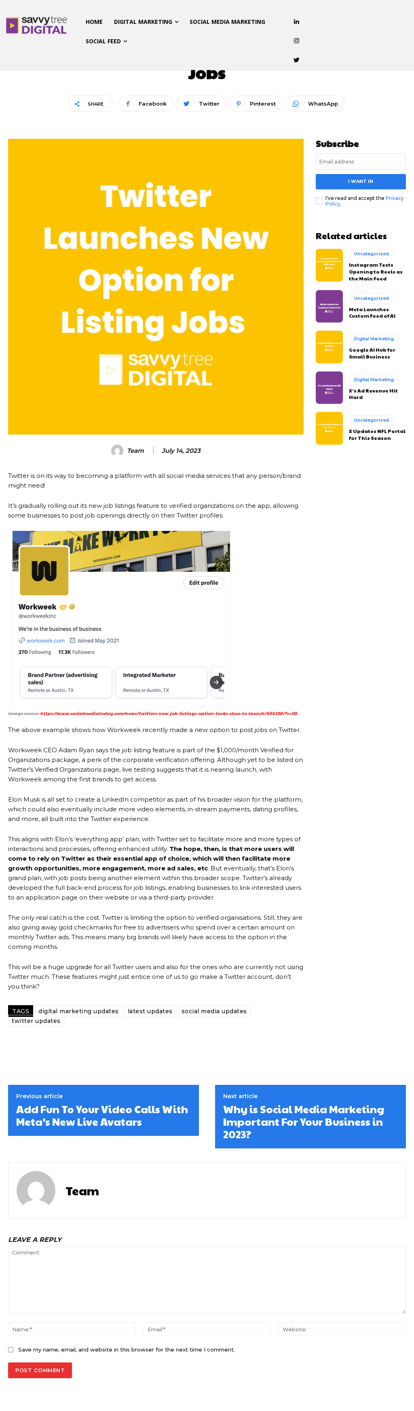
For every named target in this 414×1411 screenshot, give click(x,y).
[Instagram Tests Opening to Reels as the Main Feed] (329, 265)
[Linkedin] (296, 22)
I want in (360, 181)
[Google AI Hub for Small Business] (329, 347)
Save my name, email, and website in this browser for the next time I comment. (126, 1349)
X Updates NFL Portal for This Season (377, 434)
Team (135, 450)
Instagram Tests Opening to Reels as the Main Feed (376, 271)
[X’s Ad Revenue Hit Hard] (329, 387)
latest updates (150, 1011)
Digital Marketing (374, 339)
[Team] (118, 451)
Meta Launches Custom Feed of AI (372, 312)
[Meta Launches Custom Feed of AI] (329, 306)
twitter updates (36, 1021)
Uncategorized (371, 254)
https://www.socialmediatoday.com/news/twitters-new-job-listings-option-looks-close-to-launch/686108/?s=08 (168, 713)
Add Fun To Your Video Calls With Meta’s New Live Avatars (102, 1115)
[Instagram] (296, 41)
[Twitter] (296, 60)
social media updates (214, 1011)
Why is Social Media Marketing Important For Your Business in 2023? (303, 1121)
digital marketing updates (78, 1011)
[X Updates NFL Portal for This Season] (329, 428)
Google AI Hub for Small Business (372, 353)
